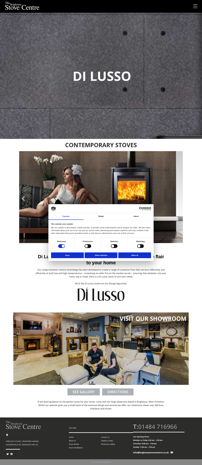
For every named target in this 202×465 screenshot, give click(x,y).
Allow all (134, 255)
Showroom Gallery (108, 444)
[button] (23, 199)
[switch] (88, 246)
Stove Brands (74, 444)
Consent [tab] (65, 216)
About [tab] (136, 216)
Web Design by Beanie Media (101, 462)
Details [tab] (101, 216)
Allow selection (101, 255)
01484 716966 (157, 427)
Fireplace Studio (107, 441)
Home (71, 437)
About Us (72, 441)
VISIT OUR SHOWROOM (153, 318)
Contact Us (105, 437)
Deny (67, 255)
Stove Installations (76, 448)
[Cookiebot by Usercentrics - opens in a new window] (141, 208)
